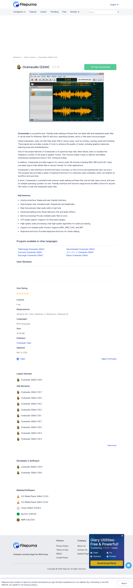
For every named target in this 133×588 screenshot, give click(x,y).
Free (64, 12)
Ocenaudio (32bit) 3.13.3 (31, 404)
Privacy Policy (62, 546)
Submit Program (84, 554)
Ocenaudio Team (24, 343)
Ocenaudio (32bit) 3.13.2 (31, 410)
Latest (43, 12)
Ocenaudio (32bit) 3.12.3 (31, 439)
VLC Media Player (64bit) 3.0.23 (34, 496)
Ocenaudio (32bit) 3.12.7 (31, 421)
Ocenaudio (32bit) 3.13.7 (31, 392)
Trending (54, 12)
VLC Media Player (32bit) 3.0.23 (34, 502)
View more (111, 445)
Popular (32, 12)
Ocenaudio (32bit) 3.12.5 (31, 427)
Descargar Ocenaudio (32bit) (30, 255)
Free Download (101, 67)
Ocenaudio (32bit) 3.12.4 (31, 433)
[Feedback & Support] (128, 565)
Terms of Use (62, 550)
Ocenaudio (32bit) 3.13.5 (31, 398)
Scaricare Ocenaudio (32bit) (30, 252)
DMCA (59, 554)
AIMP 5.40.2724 (28, 520)
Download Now (106, 563)
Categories (18, 12)
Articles (73, 12)
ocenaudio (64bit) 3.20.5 (31, 467)
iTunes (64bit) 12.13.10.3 (31, 508)
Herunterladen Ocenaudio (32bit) (80, 249)
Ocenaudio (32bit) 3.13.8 (31, 380)
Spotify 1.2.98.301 (28, 514)
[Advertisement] (66, 36)
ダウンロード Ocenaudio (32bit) (80, 252)
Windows (17, 57)
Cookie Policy (62, 557)
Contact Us (82, 550)
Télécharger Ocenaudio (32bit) (31, 249)
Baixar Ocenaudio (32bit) (77, 255)
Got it (124, 583)
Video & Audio (29, 57)
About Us (81, 546)
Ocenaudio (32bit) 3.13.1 (31, 415)
